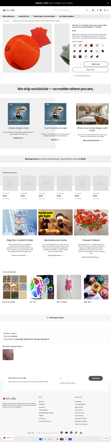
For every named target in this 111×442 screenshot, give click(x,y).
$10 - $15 (33, 302)
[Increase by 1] (80, 64)
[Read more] (101, 10)
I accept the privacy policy (67, 381)
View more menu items (80, 16)
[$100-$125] (96, 287)
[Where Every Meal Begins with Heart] (92, 115)
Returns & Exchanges (81, 422)
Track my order (79, 411)
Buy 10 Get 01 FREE (9, 302)
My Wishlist (78, 400)
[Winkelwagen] (107, 10)
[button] (7, 48)
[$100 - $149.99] (69, 287)
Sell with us (42, 405)
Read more (102, 38)
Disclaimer (42, 402)
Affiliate (41, 414)
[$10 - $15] (42, 287)
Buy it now (90, 70)
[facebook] (71, 431)
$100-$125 (87, 302)
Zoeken (87, 10)
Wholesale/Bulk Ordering (46, 411)
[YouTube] (66, 431)
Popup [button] (8, 199)
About (40, 395)
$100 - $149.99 (62, 302)
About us (41, 400)
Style (77, 41)
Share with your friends (83, 76)
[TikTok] (76, 431)
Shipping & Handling (81, 419)
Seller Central (79, 405)
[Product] (10, 183)
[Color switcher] (97, 10)
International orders (81, 417)
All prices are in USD (52, 431)
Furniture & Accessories (44, 16)
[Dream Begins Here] (19, 115)
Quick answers (79, 414)
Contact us (42, 417)
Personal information (45, 419)
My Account (78, 395)
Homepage (6, 21)
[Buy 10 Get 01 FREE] (15, 287)
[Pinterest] (61, 431)
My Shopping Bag (80, 402)
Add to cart (96, 64)
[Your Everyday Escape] (55, 115)
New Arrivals (8, 16)
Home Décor (23, 16)
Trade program (43, 408)
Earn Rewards (79, 408)
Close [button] (107, 3)
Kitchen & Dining (66, 16)
